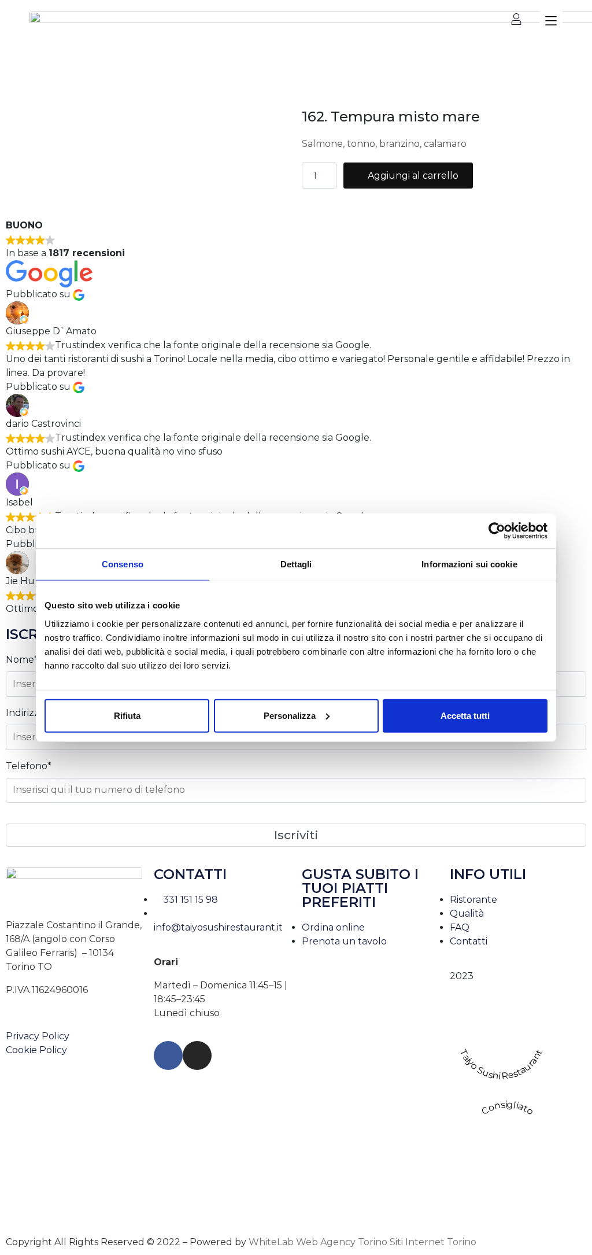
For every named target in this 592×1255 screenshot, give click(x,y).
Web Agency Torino (341, 1241)
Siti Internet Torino (433, 1241)
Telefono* (28, 766)
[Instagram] (197, 1055)
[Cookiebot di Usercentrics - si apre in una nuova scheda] (496, 531)
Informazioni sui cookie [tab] (469, 564)
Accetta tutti (465, 715)
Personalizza (290, 715)
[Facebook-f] (168, 1055)
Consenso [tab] (122, 564)
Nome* (22, 659)
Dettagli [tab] (296, 564)
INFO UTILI (488, 874)
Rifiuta (127, 715)
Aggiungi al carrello (413, 175)
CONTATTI (190, 874)
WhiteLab (271, 1241)
